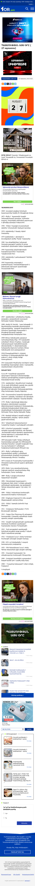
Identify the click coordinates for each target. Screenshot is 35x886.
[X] (8, 84)
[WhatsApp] (13, 84)
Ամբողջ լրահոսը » (17, 695)
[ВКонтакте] (5, 84)
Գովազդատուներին (28, 874)
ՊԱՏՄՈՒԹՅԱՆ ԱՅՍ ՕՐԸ (9, 78)
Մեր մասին (16, 874)
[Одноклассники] (3, 84)
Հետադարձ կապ (6, 874)
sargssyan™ (27, 880)
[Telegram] (15, 84)
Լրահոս (5, 646)
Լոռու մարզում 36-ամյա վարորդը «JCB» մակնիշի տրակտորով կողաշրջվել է (18, 1)
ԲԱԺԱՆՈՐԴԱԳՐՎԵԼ (17, 852)
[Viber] (10, 84)
